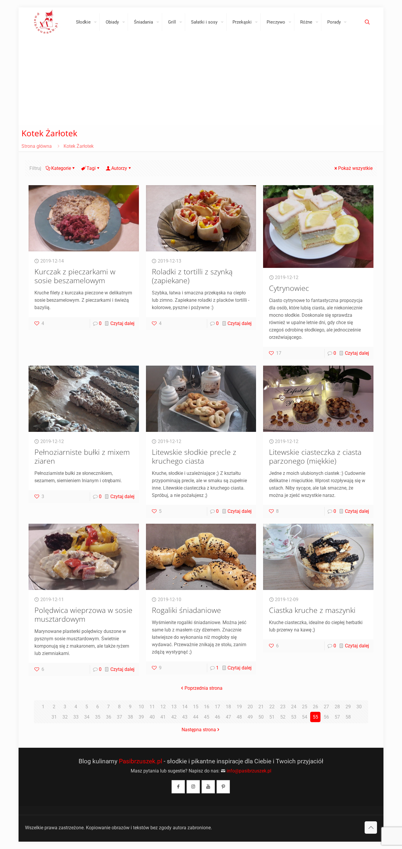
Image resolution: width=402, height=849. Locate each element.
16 (206, 706)
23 (282, 706)
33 (76, 717)
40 (152, 717)
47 (228, 717)
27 (326, 706)
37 (119, 717)
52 (282, 717)
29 (348, 706)
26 (315, 706)
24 (293, 706)
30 (359, 706)
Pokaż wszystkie (355, 168)
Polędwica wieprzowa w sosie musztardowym (83, 614)
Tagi (91, 168)
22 (272, 706)
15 (195, 706)
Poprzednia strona (203, 688)
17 (217, 706)
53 (293, 717)
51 (272, 717)
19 (239, 706)
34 (86, 717)
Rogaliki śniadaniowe (186, 610)
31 (54, 717)
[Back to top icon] (371, 827)
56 (326, 717)
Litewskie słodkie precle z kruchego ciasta (194, 456)
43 (184, 717)
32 (65, 717)
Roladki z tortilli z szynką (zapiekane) (192, 275)
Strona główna (36, 146)
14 (184, 706)
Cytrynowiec (289, 288)
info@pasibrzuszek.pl (249, 771)
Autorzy (119, 168)
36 (108, 717)
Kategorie (61, 168)
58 (348, 717)
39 (141, 717)
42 (174, 717)
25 (304, 706)
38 (130, 717)
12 (163, 706)
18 (228, 706)
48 (239, 717)
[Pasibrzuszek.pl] (46, 22)
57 (337, 717)
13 (174, 706)
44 (195, 717)
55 (315, 717)
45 (206, 717)
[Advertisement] (201, 81)
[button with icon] (178, 786)
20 (250, 706)
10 (141, 706)
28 (337, 706)
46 (217, 717)
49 (250, 717)
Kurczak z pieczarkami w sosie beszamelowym (74, 275)
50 (261, 717)
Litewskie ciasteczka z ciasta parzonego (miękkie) (315, 456)
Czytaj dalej (122, 323)
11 (152, 706)
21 (261, 706)
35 (97, 717)
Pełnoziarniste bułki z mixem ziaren (82, 456)
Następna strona (199, 729)
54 (304, 717)
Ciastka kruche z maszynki (312, 610)
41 (163, 717)
